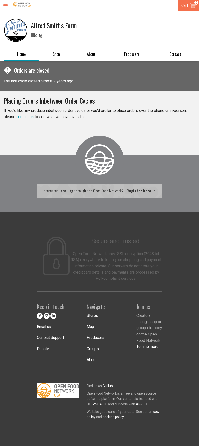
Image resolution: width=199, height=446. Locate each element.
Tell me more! (148, 346)
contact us (25, 116)
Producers (132, 54)
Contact (175, 54)
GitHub (108, 386)
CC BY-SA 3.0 (97, 404)
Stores (92, 315)
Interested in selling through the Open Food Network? (97, 191)
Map (90, 326)
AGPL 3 (141, 404)
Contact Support (50, 337)
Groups (93, 348)
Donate (43, 348)
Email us (44, 326)
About (91, 54)
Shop (56, 54)
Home (21, 54)
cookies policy (113, 417)
